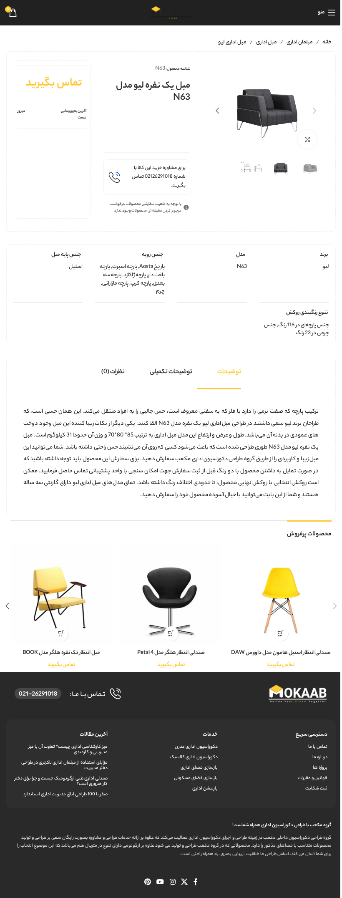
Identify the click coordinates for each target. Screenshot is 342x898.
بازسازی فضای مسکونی (195, 778)
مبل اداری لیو (232, 42)
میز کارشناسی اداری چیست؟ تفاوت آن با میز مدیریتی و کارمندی (68, 749)
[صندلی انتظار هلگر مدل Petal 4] (170, 594)
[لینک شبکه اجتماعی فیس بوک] (196, 882)
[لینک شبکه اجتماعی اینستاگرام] (172, 882)
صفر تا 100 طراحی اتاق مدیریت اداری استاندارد (65, 794)
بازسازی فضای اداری (199, 768)
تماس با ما (317, 747)
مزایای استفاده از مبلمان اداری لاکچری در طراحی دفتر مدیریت (64, 765)
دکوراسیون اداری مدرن (196, 747)
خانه (327, 42)
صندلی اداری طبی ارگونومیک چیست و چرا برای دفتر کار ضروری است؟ (61, 781)
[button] (314, 110)
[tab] (229, 372)
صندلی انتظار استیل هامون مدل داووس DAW (281, 652)
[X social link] (184, 882)
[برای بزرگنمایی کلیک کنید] (307, 139)
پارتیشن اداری (204, 788)
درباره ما (319, 757)
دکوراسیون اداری (210, 459)
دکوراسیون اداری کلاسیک (193, 757)
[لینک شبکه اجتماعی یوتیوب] (160, 882)
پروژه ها (320, 768)
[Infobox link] (146, 177)
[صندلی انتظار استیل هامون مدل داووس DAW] (281, 594)
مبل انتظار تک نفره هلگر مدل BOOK (61, 652)
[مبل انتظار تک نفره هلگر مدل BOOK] (61, 594)
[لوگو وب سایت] (171, 12)
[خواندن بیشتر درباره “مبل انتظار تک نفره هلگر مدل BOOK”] (61, 633)
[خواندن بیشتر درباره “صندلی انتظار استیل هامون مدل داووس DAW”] (281, 633)
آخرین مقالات (94, 734)
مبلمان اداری (300, 42)
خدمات (210, 734)
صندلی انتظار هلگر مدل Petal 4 (171, 652)
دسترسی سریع (311, 734)
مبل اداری (266, 42)
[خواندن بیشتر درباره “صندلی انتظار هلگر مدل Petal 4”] (171, 633)
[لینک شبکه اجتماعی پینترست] (147, 882)
